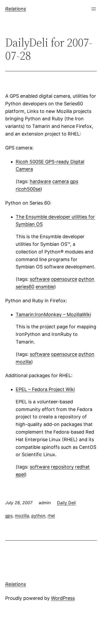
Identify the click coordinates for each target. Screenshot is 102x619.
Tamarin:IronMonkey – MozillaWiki (53, 314)
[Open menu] (93, 9)
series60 (25, 286)
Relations (15, 9)
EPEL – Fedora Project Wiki (45, 389)
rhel (51, 515)
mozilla (23, 362)
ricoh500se (28, 189)
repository (62, 467)
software (40, 279)
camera (60, 181)
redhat (82, 467)
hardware (40, 181)
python (86, 279)
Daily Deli (66, 502)
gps (74, 181)
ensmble (45, 286)
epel (20, 474)
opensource (64, 279)
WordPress (63, 598)
